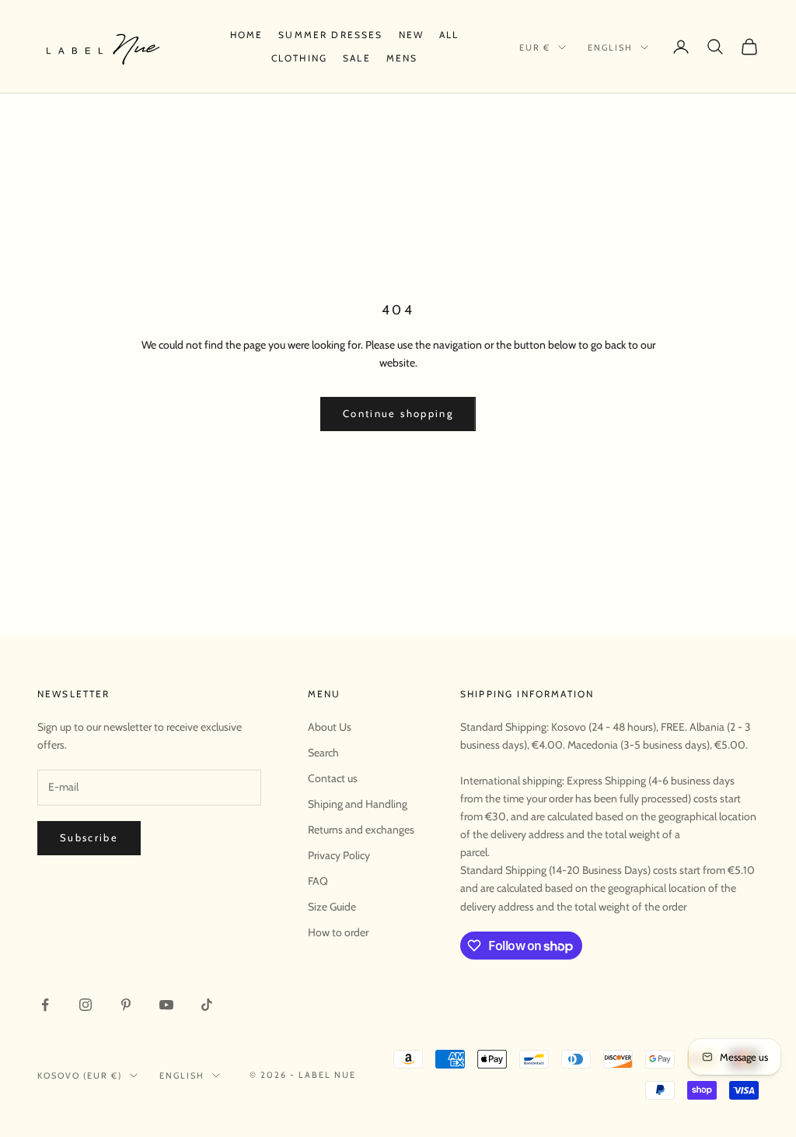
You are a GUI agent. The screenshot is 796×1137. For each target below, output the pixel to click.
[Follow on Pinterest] (126, 1004)
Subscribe (89, 837)
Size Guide (332, 907)
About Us (329, 727)
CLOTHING (299, 58)
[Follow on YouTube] (166, 1004)
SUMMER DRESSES (330, 34)
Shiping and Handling (357, 804)
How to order (338, 932)
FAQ (318, 881)
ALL (449, 34)
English (610, 47)
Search (323, 753)
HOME (247, 34)
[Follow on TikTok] (207, 1004)
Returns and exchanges (361, 830)
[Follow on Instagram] (85, 1004)
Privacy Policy (339, 855)
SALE (357, 58)
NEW (411, 34)
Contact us (333, 778)
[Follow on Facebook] (45, 1004)
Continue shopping (398, 413)
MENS (402, 58)
